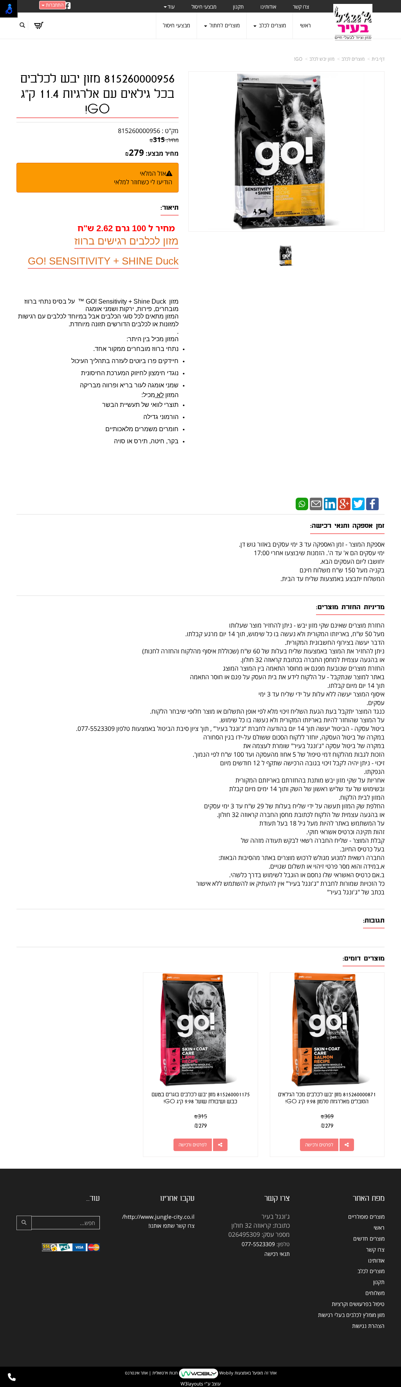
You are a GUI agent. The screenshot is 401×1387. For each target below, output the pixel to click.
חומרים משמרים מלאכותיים (142, 429)
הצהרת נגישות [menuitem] (368, 1325)
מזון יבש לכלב (321, 59)
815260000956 (139, 130)
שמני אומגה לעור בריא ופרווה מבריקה (129, 385)
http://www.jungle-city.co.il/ (158, 1216)
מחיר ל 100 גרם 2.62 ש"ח (126, 228)
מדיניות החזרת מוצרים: (350, 607)
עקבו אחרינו (177, 1198)
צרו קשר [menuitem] (301, 6)
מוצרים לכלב (353, 59)
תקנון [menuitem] (238, 6)
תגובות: (374, 920)
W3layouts (192, 1383)
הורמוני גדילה (161, 417)
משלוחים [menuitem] (375, 1293)
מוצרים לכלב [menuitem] (271, 25)
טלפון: (283, 1244)
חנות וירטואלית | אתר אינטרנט (151, 1373)
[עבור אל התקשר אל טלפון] (12, 1377)
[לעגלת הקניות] (38, 25)
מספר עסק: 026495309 (259, 1234)
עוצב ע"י (200, 1383)
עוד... (93, 1198)
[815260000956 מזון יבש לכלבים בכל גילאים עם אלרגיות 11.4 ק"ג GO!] (286, 255)
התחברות (54, 5)
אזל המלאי (153, 173)
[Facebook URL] (67, 6)
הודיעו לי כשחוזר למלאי (143, 182)
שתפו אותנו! (161, 1225)
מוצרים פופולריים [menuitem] (366, 1216)
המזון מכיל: (160, 395)
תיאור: (170, 207)
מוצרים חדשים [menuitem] (369, 1238)
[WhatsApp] (302, 503)
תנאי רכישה (277, 1253)
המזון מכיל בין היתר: (152, 339)
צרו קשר (277, 1198)
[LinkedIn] (330, 503)
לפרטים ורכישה (319, 1144)
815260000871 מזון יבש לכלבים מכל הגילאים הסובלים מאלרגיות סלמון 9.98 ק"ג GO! (327, 1098)
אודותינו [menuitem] (268, 6)
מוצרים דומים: (364, 958)
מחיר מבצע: (162, 153)
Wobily (225, 1373)
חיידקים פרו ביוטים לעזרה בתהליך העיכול (125, 361)
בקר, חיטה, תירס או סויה (146, 441)
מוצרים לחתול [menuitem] (224, 25)
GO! (298, 59)
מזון (173, 301)
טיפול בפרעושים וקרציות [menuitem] (358, 1304)
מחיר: (164, 140)
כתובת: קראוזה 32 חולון (260, 1225)
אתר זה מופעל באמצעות (200, 1373)
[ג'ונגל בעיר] (352, 23)
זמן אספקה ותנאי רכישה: (347, 526)
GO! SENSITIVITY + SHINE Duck (103, 261)
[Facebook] (372, 503)
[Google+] (344, 503)
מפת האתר (369, 1198)
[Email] (316, 503)
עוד (171, 6)
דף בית (378, 59)
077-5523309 (258, 1244)
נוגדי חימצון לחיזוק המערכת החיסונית (130, 373)
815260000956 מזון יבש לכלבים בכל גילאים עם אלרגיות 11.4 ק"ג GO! (97, 94)
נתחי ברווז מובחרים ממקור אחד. (136, 348)
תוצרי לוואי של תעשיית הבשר (140, 404)
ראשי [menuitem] (305, 25)
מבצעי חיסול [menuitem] (204, 6)
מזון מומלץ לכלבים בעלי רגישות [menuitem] (351, 1315)
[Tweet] (358, 503)
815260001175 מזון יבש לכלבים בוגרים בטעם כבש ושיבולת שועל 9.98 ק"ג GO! (201, 1098)
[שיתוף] (347, 1145)
